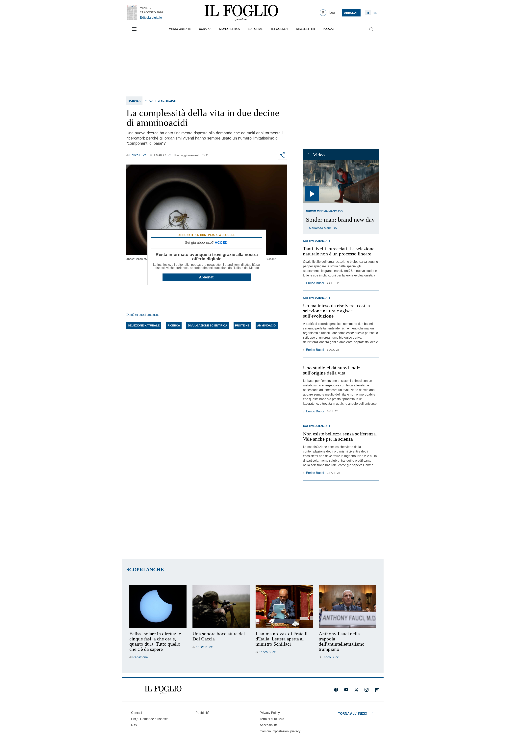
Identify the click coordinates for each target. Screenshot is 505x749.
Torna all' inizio (352, 713)
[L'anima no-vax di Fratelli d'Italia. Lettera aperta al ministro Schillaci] (284, 606)
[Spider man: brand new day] (341, 181)
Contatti (136, 712)
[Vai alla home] (241, 13)
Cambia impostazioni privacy (280, 731)
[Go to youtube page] (346, 690)
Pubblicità (202, 712)
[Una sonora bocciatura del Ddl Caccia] (221, 606)
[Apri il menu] (134, 29)
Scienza (134, 100)
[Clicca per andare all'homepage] (163, 690)
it (368, 12)
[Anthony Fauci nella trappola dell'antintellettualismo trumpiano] (347, 606)
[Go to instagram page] (366, 690)
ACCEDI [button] (221, 243)
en (375, 12)
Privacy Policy (270, 712)
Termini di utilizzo (272, 719)
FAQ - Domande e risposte (149, 719)
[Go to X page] (356, 690)
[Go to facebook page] (336, 690)
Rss (134, 725)
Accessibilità (269, 725)
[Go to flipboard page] (377, 690)
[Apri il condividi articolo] (282, 155)
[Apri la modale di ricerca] (371, 29)
